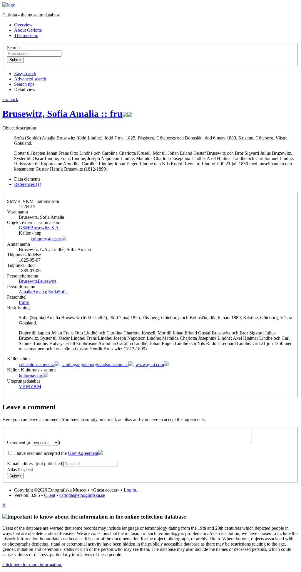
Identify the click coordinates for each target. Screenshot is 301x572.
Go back (10, 99)
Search (13, 47)
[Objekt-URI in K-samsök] (125, 113)
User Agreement (83, 453)
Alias (12, 469)
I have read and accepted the (55, 453)
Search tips (24, 84)
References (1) (27, 184)
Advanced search (30, 78)
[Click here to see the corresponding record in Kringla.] (129, 113)
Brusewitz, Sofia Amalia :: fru (62, 113)
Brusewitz (37, 281)
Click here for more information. (32, 564)
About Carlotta (28, 30)
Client (49, 495)
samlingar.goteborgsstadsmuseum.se (95, 364)
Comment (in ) (33, 442)
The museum (26, 35)
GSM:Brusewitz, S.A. (39, 227)
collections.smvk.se (37, 364)
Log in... (132, 489)
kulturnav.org (31, 375)
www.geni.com (150, 364)
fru (24, 302)
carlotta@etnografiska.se (82, 495)
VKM (30, 386)
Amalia (32, 291)
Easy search (25, 73)
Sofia (58, 291)
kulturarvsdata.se (46, 238)
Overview (23, 24)
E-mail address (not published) (35, 463)
